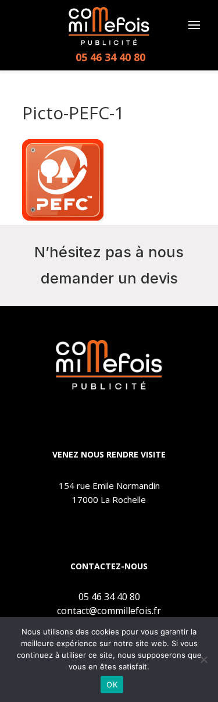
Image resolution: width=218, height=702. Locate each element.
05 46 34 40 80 (110, 57)
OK (111, 684)
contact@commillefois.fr (109, 610)
